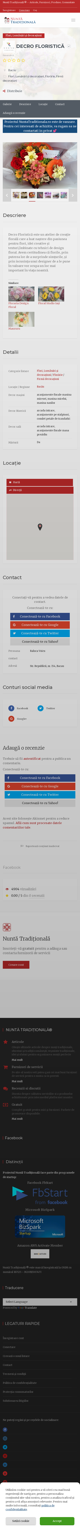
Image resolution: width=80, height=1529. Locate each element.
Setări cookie (20, 1521)
